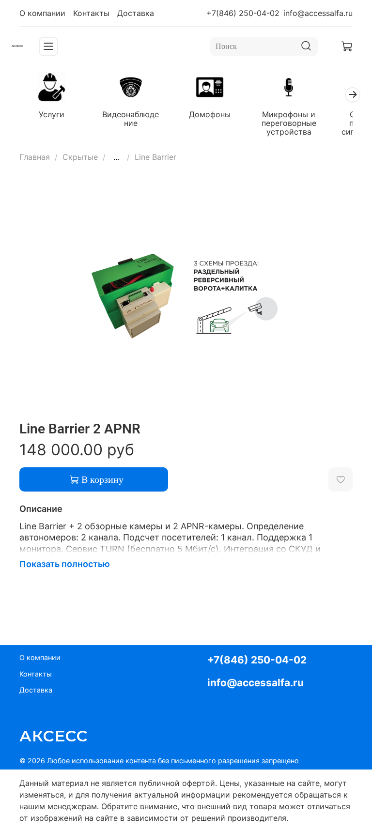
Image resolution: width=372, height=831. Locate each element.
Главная (34, 157)
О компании (42, 13)
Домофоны (210, 114)
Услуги (51, 114)
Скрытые (80, 157)
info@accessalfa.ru (318, 13)
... (116, 157)
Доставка (135, 13)
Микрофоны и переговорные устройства (289, 123)
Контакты (91, 13)
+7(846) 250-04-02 (242, 13)
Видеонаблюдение (130, 118)
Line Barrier (155, 157)
